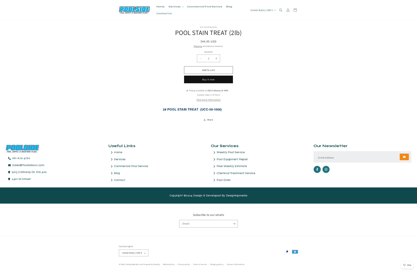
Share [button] (210, 119)
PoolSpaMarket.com (134, 264)
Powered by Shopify (151, 264)
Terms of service (200, 264)
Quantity (208, 52)
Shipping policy (217, 264)
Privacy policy (184, 264)
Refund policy (169, 264)
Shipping (198, 46)
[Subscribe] (234, 224)
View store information (209, 99)
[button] (176, 6)
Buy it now (208, 79)
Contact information (235, 264)
